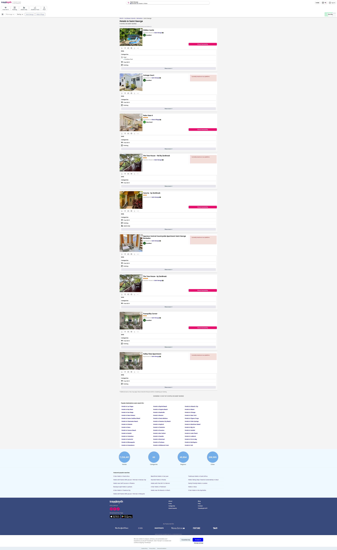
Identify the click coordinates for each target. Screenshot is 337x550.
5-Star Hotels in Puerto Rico (121, 476)
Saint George (30, 14)
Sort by (19, 14)
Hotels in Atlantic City (191, 406)
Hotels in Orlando (127, 424)
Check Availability (202, 44)
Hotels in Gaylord (158, 424)
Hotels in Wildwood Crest (161, 445)
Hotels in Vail (189, 445)
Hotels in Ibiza (192, 487)
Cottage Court (148, 75)
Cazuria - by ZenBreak (151, 193)
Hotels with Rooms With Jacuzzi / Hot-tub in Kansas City (129, 480)
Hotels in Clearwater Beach (130, 421)
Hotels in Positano (158, 442)
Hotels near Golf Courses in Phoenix (123, 483)
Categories (171, 506)
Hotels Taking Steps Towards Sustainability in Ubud (203, 480)
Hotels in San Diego (127, 412)
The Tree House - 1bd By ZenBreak (156, 156)
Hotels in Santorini (127, 439)
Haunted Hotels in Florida (158, 480)
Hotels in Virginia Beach (160, 409)
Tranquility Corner (150, 314)
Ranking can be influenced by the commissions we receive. (135, 26)
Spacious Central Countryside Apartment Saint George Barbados (164, 237)
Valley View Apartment (152, 354)
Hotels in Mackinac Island (192, 424)
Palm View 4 (148, 115)
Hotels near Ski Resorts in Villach (160, 490)
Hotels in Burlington (191, 442)
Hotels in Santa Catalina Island (131, 418)
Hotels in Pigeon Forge (192, 418)
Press (170, 503)
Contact (200, 506)
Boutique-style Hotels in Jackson (122, 487)
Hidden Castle (148, 30)
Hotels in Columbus (127, 436)
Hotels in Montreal (159, 439)
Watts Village (40, 14)
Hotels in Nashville (159, 412)
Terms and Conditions (161, 548)
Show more (168, 68)
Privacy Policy (152, 548)
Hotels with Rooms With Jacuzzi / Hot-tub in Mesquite (129, 494)
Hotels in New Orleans (128, 415)
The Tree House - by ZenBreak (155, 276)
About (170, 501)
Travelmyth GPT (202, 508)
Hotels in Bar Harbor (159, 433)
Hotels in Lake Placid (191, 433)
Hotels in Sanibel (190, 430)
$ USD (317, 2)
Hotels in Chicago (190, 412)
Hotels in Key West (127, 409)
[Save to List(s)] (141, 30)
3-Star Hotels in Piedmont (158, 487)
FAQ (199, 503)
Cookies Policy (144, 548)
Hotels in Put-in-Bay (191, 439)
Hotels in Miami (189, 409)
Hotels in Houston (158, 430)
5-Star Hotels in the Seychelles (197, 490)
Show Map (330, 14)
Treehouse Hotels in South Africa (197, 476)
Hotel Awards (172, 508)
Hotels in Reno (126, 427)
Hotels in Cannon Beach (129, 430)
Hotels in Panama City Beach (162, 421)
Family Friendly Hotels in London (197, 483)
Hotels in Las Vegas (127, 406)
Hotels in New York (190, 415)
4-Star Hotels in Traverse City (121, 490)
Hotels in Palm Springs (192, 421)
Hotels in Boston (158, 415)
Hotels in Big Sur (190, 427)
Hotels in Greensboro (128, 445)
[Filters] (2, 14)
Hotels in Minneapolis (128, 442)
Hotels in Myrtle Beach (160, 406)
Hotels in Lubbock (190, 436)
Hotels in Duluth (126, 433)
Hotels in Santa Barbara (160, 418)
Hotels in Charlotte (159, 427)
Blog (199, 501)
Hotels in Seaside (158, 436)
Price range (9, 14)
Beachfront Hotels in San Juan (159, 476)
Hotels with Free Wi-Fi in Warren (160, 483)
